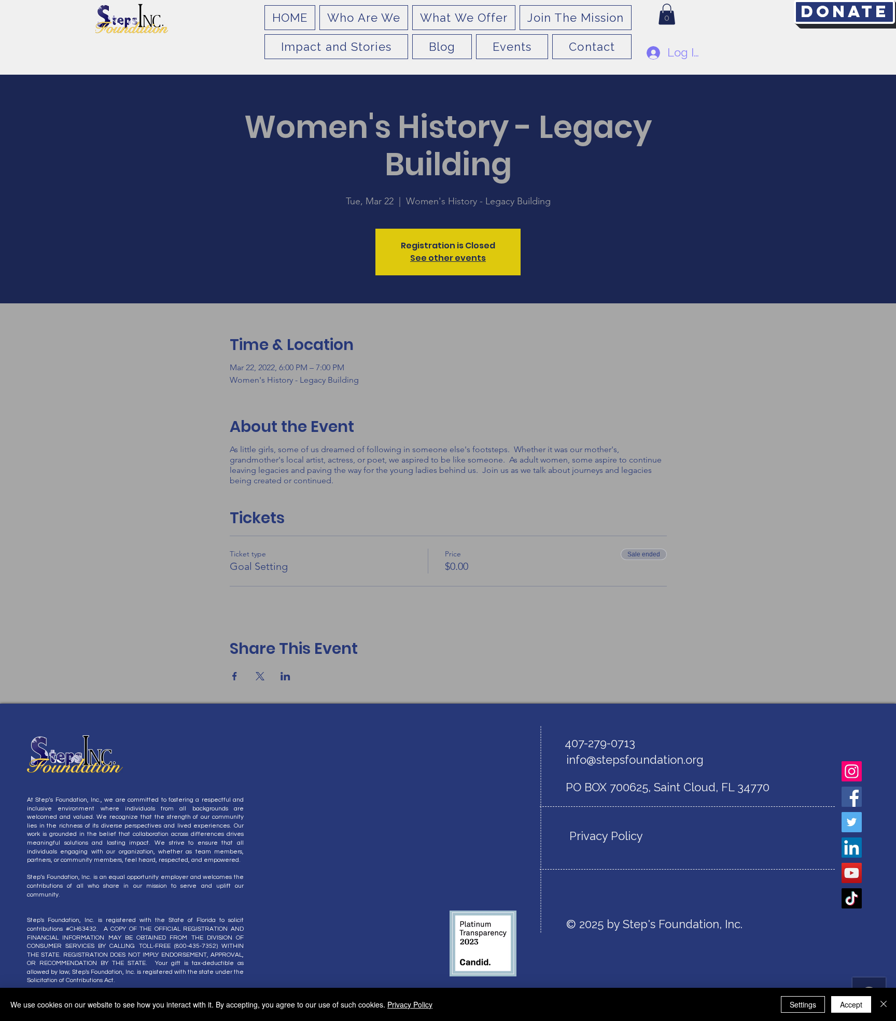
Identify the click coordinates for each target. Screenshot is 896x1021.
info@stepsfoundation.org (635, 759)
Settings (803, 1004)
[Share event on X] (260, 676)
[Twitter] (852, 822)
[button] (667, 14)
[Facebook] (852, 797)
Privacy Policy (409, 1004)
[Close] (883, 1004)
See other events (448, 258)
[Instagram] (852, 771)
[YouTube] (852, 873)
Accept (851, 1004)
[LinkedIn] (852, 847)
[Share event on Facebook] (235, 676)
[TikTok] (852, 898)
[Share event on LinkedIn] (285, 676)
